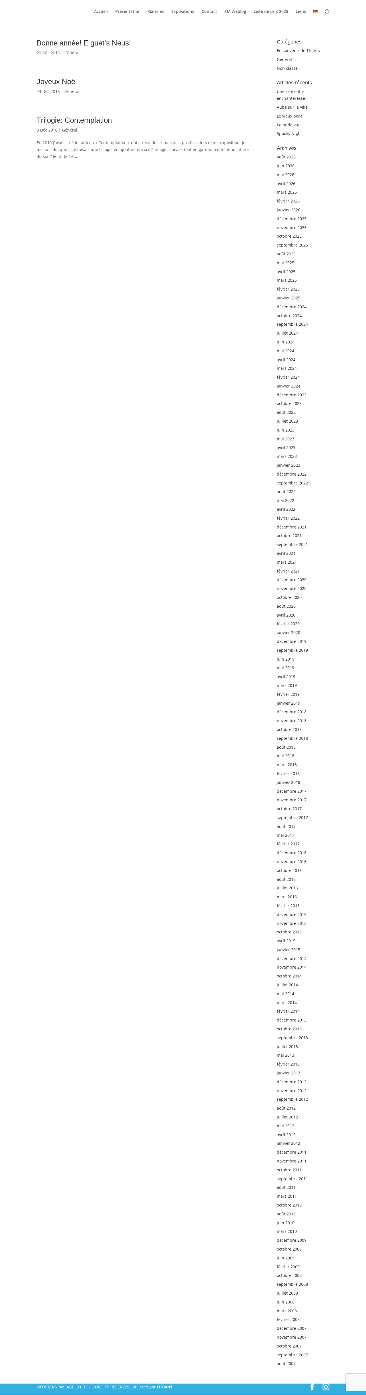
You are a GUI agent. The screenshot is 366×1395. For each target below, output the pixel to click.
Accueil (101, 11)
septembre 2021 (292, 544)
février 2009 (288, 1266)
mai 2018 (285, 755)
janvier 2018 (288, 782)
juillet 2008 (287, 1293)
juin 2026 (286, 165)
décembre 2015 (292, 914)
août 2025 (286, 254)
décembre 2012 (292, 1081)
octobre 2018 (289, 729)
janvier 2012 (288, 1143)
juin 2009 (286, 1258)
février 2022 (288, 518)
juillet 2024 (287, 333)
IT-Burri (164, 1387)
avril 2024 (286, 359)
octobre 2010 (289, 1205)
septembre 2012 (292, 1099)
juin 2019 (286, 659)
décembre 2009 (292, 1240)
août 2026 (286, 157)
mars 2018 (287, 764)
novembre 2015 (292, 923)
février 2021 (288, 571)
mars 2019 (287, 685)
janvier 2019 (288, 703)
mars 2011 (287, 1196)
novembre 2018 (292, 720)
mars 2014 (287, 1002)
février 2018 (288, 773)
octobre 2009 (289, 1249)
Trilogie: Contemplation (74, 120)
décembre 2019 (292, 641)
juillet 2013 (287, 1046)
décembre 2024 (292, 306)
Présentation (128, 11)
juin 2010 (286, 1222)
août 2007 (286, 1363)
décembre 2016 (292, 852)
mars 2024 (287, 368)
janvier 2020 (288, 632)
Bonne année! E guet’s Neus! (84, 43)
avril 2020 (286, 615)
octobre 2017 (289, 808)
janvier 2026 (288, 209)
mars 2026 (287, 192)
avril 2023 (286, 447)
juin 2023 (286, 430)
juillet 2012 (287, 1117)
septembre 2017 (292, 817)
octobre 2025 (289, 236)
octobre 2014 (289, 976)
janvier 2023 (288, 465)
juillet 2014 (287, 984)
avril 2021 (286, 553)
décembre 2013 (292, 1020)
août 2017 (286, 826)
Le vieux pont (289, 116)
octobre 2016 (289, 870)
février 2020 (288, 623)
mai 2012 (285, 1125)
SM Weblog (235, 11)
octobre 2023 (289, 403)
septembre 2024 (292, 324)
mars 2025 (287, 280)
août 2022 (286, 491)
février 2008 (288, 1319)
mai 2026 (285, 174)
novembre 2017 (292, 799)
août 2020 (286, 606)
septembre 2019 (292, 650)
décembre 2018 (292, 711)
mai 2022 (285, 500)
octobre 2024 (289, 315)
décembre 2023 (292, 395)
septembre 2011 (292, 1178)
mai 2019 (285, 667)
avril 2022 (286, 509)
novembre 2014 (292, 967)
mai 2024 (285, 350)
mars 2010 (287, 1231)
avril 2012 (286, 1134)
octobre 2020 (289, 597)
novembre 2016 (292, 861)
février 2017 (288, 843)
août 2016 (286, 879)
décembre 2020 (292, 579)
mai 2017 (285, 835)
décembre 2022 (292, 474)
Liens (301, 11)
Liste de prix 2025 (271, 11)
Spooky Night (289, 133)
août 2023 (286, 412)
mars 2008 (287, 1310)
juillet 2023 (287, 421)
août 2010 (286, 1214)
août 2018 (286, 747)
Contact (209, 11)
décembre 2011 (292, 1152)
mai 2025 (285, 262)
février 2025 (288, 289)
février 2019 (288, 694)
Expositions (182, 11)
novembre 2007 (292, 1337)
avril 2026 (286, 183)
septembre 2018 (292, 738)
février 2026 (288, 201)
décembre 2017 (292, 791)
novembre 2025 (292, 227)
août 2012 (286, 1108)
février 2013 (288, 1064)
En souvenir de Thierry (298, 50)
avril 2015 (286, 940)
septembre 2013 (292, 1037)
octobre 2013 (289, 1029)
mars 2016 (287, 896)
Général (71, 52)
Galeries (156, 11)
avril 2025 (286, 271)
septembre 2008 (292, 1284)
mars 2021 (287, 562)
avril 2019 (286, 676)
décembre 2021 (292, 527)
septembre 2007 (292, 1355)
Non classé (287, 68)
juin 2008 (286, 1302)
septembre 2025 (292, 245)
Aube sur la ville (292, 107)
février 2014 (288, 1011)
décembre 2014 (292, 958)
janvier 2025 (288, 298)
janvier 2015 (288, 949)
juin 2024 (286, 342)
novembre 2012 (292, 1090)
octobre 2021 (289, 535)
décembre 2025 (292, 218)
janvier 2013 (288, 1073)
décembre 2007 (292, 1328)
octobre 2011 (289, 1170)
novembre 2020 (292, 588)
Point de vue (289, 125)
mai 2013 (285, 1055)
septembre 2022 (292, 483)
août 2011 (286, 1187)
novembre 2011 (292, 1161)
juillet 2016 (287, 888)
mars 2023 (287, 456)
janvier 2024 (288, 386)
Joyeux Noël (57, 81)
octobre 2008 (289, 1275)
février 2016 (288, 905)
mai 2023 (285, 439)
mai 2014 (285, 993)
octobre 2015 (289, 932)
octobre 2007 (289, 1346)
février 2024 (288, 377)
